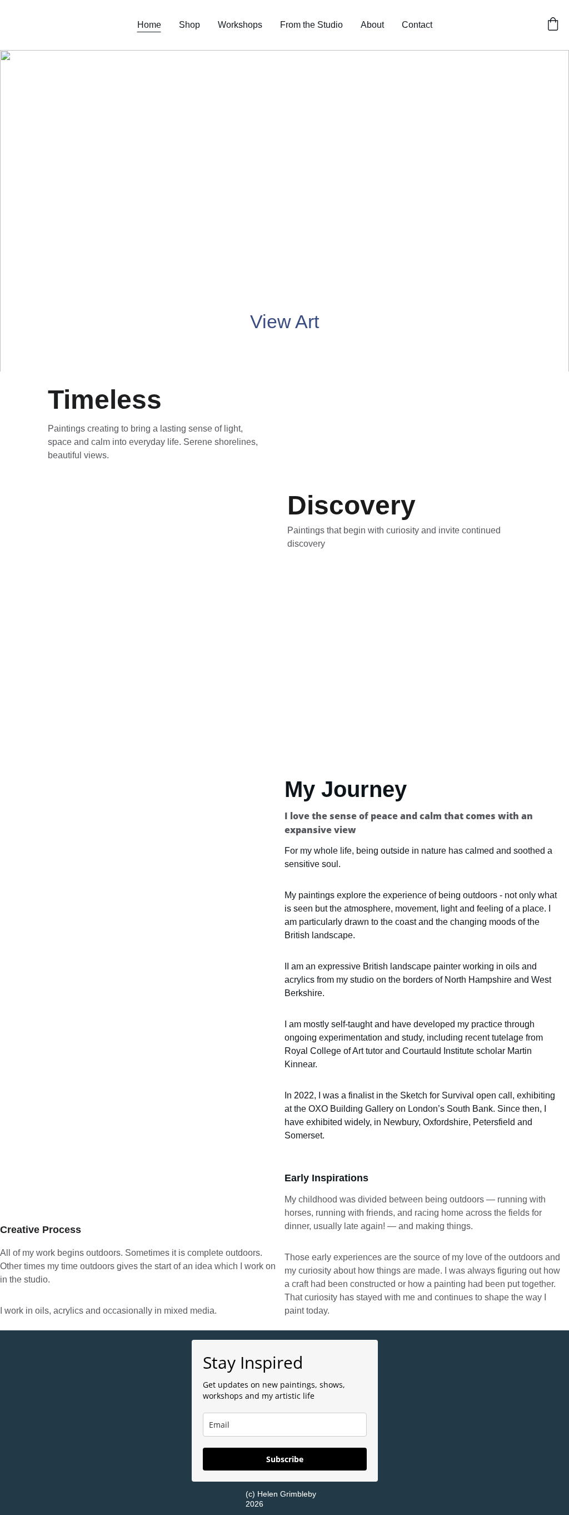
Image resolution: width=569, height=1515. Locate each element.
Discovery (351, 505)
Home (149, 24)
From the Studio (311, 24)
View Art (284, 321)
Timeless (105, 399)
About (372, 24)
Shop (189, 24)
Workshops (240, 24)
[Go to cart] (553, 25)
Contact (417, 24)
